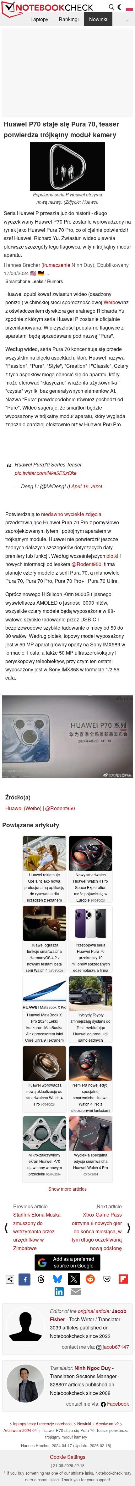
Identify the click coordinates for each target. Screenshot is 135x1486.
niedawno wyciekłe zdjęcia (71, 514)
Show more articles (67, 1189)
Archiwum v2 (107, 1424)
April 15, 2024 (86, 486)
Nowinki (98, 19)
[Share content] (10, 1279)
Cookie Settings (67, 1456)
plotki (112, 555)
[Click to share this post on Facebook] (24, 1279)
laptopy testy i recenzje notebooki (43, 1424)
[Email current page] (76, 1292)
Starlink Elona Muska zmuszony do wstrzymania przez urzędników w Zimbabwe (37, 1231)
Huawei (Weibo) (23, 808)
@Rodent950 (60, 808)
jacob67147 (115, 1346)
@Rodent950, (87, 564)
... (127, 19)
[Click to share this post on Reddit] (90, 1279)
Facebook (117, 1403)
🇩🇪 (41, 273)
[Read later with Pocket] (107, 1279)
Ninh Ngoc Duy (92, 1368)
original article (93, 1311)
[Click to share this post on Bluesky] (57, 1279)
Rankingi (69, 19)
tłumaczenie (56, 264)
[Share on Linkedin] (59, 1292)
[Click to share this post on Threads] (41, 1279)
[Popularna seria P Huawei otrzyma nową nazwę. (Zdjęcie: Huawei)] (67, 166)
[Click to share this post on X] (74, 1279)
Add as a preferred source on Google (73, 1262)
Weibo (111, 302)
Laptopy (39, 19)
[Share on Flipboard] (123, 1279)
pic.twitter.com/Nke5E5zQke (46, 473)
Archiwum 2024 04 (20, 1430)
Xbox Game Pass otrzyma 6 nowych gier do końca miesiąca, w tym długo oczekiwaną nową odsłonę (97, 1231)
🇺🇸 (33, 273)
